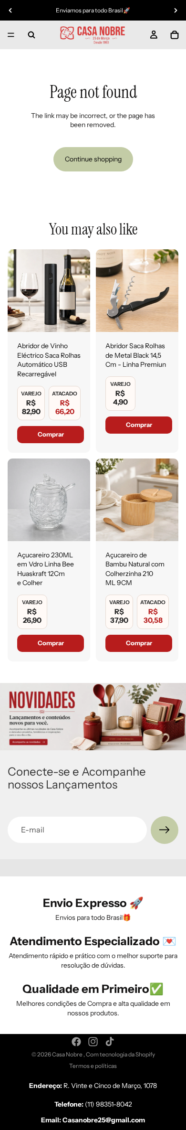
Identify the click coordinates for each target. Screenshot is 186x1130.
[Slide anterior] (10, 10)
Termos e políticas (93, 1065)
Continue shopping (93, 159)
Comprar (51, 434)
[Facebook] (76, 1041)
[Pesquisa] (31, 34)
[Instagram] (93, 1041)
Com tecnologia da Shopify (120, 1054)
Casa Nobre (67, 1054)
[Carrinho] (174, 34)
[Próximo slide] (175, 10)
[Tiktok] (109, 1041)
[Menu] (11, 35)
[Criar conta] (164, 830)
